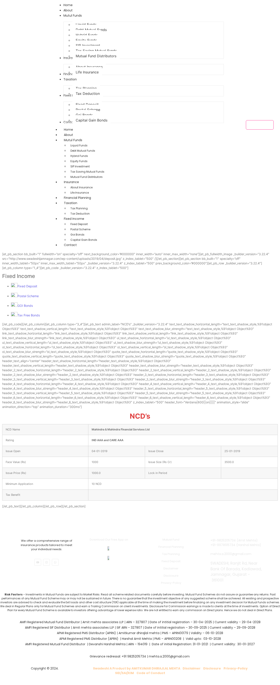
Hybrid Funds (79, 156)
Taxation (70, 203)
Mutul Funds (73, 140)
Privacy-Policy (171, 583)
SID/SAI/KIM (124, 673)
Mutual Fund (171, 540)
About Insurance (81, 187)
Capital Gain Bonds (83, 240)
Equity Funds (79, 161)
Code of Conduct (150, 673)
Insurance (71, 182)
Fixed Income (74, 219)
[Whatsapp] (55, 562)
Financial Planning (171, 547)
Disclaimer (170, 568)
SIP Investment (80, 166)
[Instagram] (46, 562)
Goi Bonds (77, 234)
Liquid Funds (79, 145)
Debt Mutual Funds (82, 151)
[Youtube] (37, 562)
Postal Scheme (80, 229)
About (68, 135)
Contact (70, 245)
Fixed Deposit (79, 224)
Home (68, 129)
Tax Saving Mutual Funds (87, 171)
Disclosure (171, 576)
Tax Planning (79, 208)
